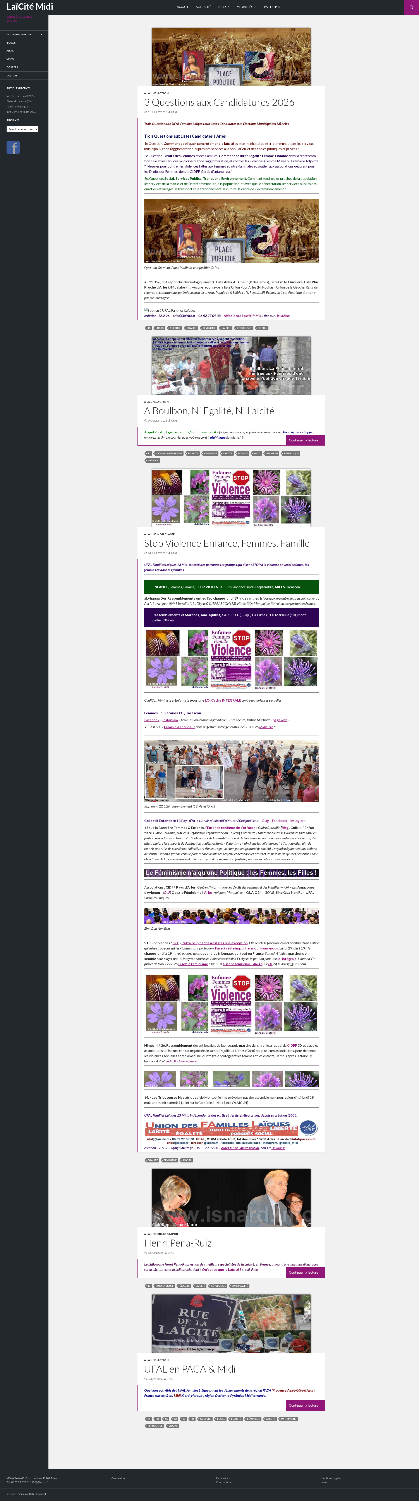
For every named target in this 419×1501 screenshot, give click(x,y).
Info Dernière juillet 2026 (21, 111)
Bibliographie (168, 1234)
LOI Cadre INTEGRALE (223, 700)
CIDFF (292, 1045)
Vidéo (10, 59)
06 (166, 1418)
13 (149, 328)
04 (149, 1418)
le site (234, 1148)
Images (11, 42)
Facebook (152, 720)
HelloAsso (282, 315)
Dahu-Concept (37, 1494)
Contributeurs (224, 1482)
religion (272, 453)
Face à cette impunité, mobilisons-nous (246, 948)
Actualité (203, 7)
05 (157, 1418)
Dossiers (12, 67)
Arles (160, 328)
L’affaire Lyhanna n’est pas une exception (215, 943)
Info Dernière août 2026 (20, 96)
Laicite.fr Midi (249, 1148)
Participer (272, 7)
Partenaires (223, 1478)
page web (280, 720)
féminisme (210, 453)
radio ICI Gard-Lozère (181, 1061)
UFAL (174, 112)
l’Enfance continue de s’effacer (230, 827)
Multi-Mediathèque (19, 34)
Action (224, 7)
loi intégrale (287, 958)
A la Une (150, 93)
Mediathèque (247, 7)
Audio (10, 50)
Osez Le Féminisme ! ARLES (243, 964)
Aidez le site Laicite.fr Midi (243, 315)
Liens (324, 1482)
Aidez (225, 1148)
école (221, 1418)
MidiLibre (266, 727)
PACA (257, 453)
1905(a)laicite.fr (39, 1482)
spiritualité (240, 1285)
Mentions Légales (331, 1478)
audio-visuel (164, 1285)
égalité (192, 328)
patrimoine (288, 1418)
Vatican (153, 460)
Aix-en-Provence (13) (19, 101)
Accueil (183, 7)
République (244, 328)
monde (243, 453)
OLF (167, 892)
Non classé (166, 534)
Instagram (170, 720)
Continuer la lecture (305, 440)
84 (192, 1418)
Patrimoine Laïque (17, 106)
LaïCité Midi (30, 6)
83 (184, 1418)
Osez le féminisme (193, 964)
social (262, 328)
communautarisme (169, 453)
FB (270, 964)
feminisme (209, 328)
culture (175, 328)
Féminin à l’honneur (179, 727)
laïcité (226, 328)
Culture (12, 75)
